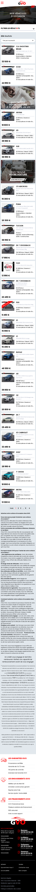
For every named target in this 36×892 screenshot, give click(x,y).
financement (11, 633)
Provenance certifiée (15, 763)
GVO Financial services (16, 804)
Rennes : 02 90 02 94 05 (27, 832)
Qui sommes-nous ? (7, 867)
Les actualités (5, 870)
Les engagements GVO (19, 778)
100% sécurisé (13, 810)
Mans (4, 612)
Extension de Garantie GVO (17, 773)
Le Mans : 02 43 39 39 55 (27, 839)
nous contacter (9, 640)
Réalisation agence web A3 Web (10, 883)
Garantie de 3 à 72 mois (16, 766)
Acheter (3, 864)
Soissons (30, 610)
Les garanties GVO (17, 758)
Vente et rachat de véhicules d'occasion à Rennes (18, 821)
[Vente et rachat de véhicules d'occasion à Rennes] (22, 3)
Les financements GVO (19, 799)
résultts (10, 28)
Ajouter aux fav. (12, 47)
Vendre (21, 864)
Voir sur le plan (5, 836)
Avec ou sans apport (15, 814)
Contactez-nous (24, 867)
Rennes (25, 610)
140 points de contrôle (16, 770)
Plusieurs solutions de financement (20, 807)
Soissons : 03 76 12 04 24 (27, 846)
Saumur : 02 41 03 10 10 (26, 853)
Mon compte (23, 870)
